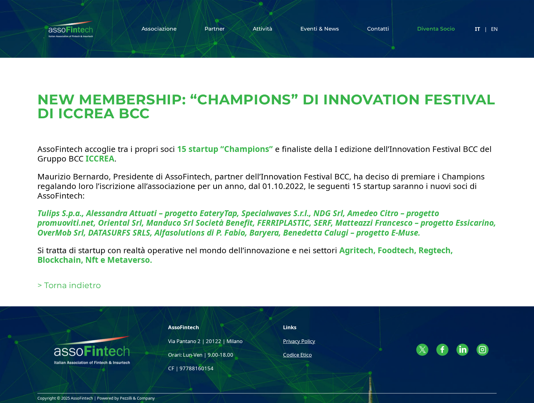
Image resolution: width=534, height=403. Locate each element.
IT (477, 28)
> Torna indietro (69, 285)
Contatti (378, 29)
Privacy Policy (299, 341)
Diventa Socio (436, 29)
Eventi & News (319, 29)
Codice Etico (297, 354)
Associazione (159, 29)
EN (494, 28)
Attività (262, 29)
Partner (215, 29)
